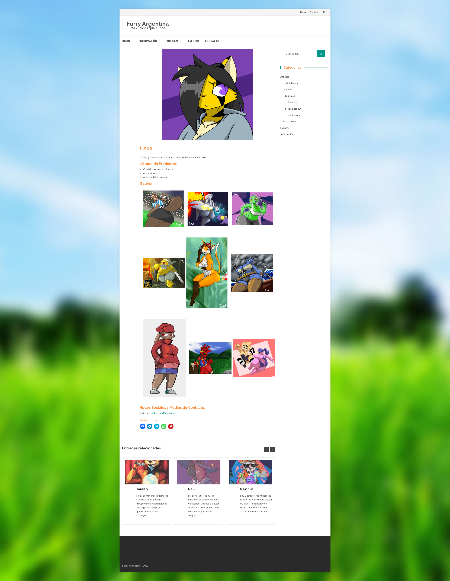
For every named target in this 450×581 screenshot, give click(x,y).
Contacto (212, 41)
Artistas (172, 41)
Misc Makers (290, 121)
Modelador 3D (293, 108)
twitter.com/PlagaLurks (162, 412)
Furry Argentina (148, 23)
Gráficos (287, 89)
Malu (192, 489)
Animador (293, 102)
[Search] (321, 53)
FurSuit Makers (291, 82)
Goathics (247, 489)
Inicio (126, 41)
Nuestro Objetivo (309, 12)
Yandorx (142, 489)
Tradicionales (292, 114)
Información (148, 41)
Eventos (194, 41)
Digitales (290, 95)
